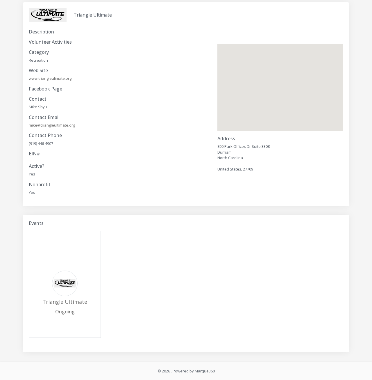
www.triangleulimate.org (50, 78)
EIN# (34, 154)
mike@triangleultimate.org (52, 125)
